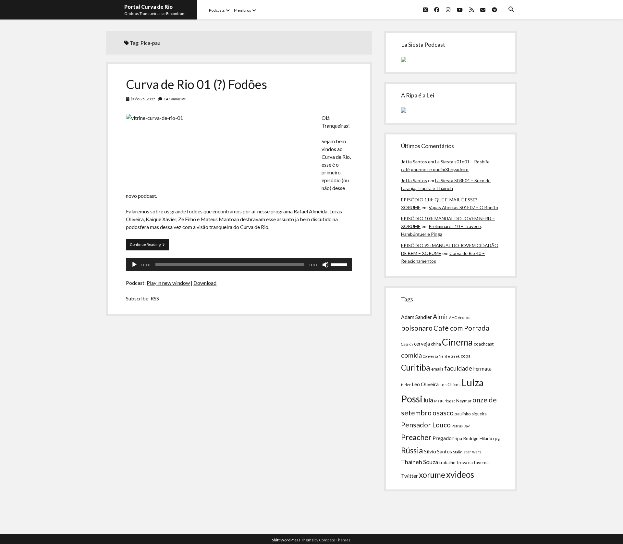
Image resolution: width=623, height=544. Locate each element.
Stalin (457, 452)
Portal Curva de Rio (148, 7)
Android (464, 317)
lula (428, 400)
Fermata (482, 369)
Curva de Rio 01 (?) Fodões (196, 84)
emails (437, 369)
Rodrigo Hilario (477, 438)
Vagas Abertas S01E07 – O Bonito (463, 207)
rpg (496, 438)
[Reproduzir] (134, 264)
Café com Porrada (461, 328)
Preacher (416, 437)
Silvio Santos (438, 451)
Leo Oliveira (425, 384)
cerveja (422, 344)
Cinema (457, 342)
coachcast (484, 344)
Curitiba (415, 367)
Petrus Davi (461, 426)
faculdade (458, 368)
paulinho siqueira (471, 413)
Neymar (463, 400)
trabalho (447, 462)
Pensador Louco (426, 425)
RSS (155, 298)
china (436, 344)
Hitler (406, 385)
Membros (242, 10)
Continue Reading (149, 246)
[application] (239, 264)
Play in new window (168, 283)
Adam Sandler (416, 317)
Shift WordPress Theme (293, 540)
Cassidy (407, 344)
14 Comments (175, 98)
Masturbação (444, 401)
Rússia (412, 450)
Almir (440, 316)
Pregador (443, 438)
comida (411, 355)
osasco (443, 413)
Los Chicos (450, 384)
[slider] (340, 264)
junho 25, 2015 (143, 98)
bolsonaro (417, 328)
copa (465, 356)
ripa (458, 438)
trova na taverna (473, 462)
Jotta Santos (414, 161)
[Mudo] (325, 264)
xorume (432, 474)
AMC (453, 317)
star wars (472, 451)
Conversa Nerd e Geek (441, 356)
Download (204, 283)
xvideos (460, 474)
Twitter (409, 476)
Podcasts (217, 10)
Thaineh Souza (419, 462)
